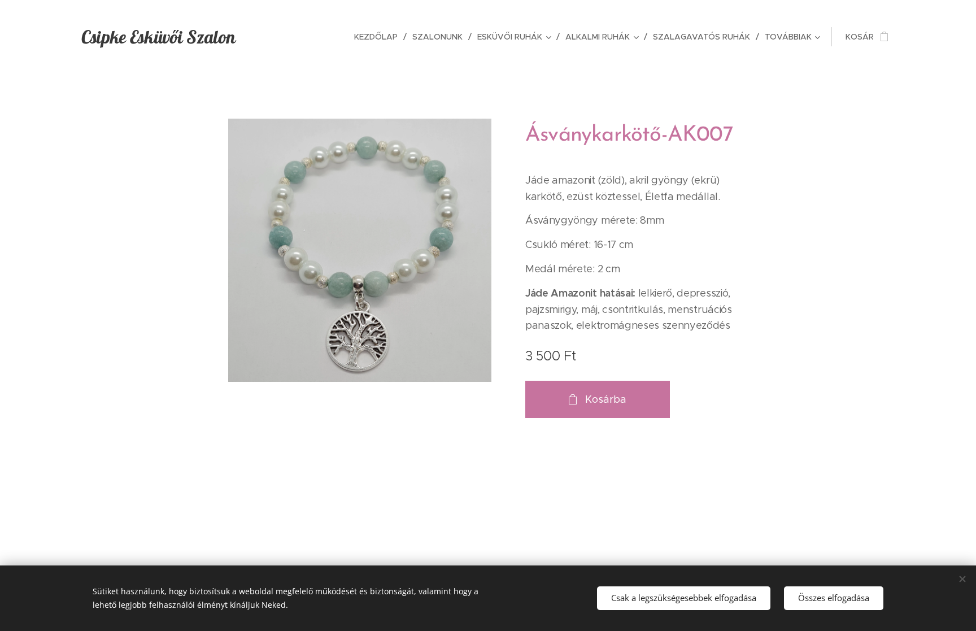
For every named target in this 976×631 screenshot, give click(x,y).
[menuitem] (379, 37)
